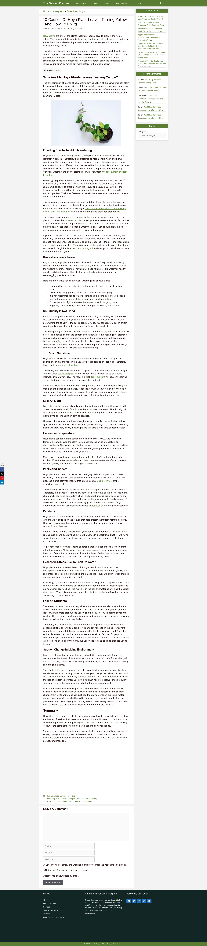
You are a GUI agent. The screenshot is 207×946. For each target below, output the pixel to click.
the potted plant (66, 373)
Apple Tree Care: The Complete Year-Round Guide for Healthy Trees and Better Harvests (151, 46)
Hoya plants (49, 36)
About (45, 900)
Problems (138, 3)
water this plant (75, 220)
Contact (46, 907)
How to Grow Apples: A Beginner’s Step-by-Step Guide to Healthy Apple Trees (152, 54)
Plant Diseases (52, 796)
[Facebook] (139, 901)
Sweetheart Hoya (76, 11)
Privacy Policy (106, 944)
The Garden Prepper (56, 3)
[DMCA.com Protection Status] (103, 938)
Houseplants (58, 11)
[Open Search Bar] (161, 3)
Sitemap (46, 914)
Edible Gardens (80, 3)
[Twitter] (134, 901)
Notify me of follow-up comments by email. (67, 870)
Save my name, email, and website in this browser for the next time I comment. (86, 865)
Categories (142, 131)
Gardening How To (123, 3)
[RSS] (149, 901)
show (57, 70)
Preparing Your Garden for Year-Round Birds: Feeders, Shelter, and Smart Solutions (152, 63)
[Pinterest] (128, 901)
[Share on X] (2, 473)
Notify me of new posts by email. (62, 875)
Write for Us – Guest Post (53, 917)
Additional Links (49, 903)
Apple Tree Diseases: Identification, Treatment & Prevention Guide (149, 37)
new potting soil (85, 248)
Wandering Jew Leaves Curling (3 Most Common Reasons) (71, 799)
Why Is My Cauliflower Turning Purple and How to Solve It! (150, 99)
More (151, 3)
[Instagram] (144, 901)
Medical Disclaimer (51, 910)
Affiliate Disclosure (117, 944)
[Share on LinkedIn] (2, 482)
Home (46, 11)
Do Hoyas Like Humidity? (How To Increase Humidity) (69, 801)
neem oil (96, 505)
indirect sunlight (70, 365)
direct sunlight (97, 377)
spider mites (105, 481)
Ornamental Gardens (101, 3)
